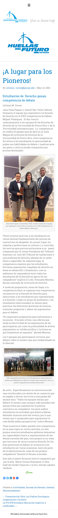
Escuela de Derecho (35, 487)
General (50, 487)
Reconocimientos (11, 490)
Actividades (19, 487)
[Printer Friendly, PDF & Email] (29, 472)
